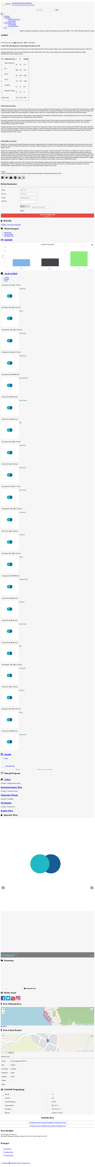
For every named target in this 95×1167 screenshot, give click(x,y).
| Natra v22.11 (26, 1163)
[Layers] (91, 1009)
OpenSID (92, 1024)
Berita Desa (7, 232)
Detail (10, 1052)
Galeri (7, 779)
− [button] (3, 1012)
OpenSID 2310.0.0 (15, 1163)
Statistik (7, 239)
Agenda (7, 754)
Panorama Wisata (9, 795)
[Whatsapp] (23, 178)
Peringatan (6, 803)
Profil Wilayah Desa (14, 19)
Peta (5, 27)
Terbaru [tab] (6, 277)
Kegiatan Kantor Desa (11, 787)
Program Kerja (8, 234)
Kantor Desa (7, 810)
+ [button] (3, 1009)
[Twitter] (7, 178)
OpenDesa (5, 1163)
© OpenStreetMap (85, 1024)
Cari (57, 10)
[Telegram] (15, 178)
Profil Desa (7, 18)
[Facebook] (2, 178)
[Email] (11, 178)
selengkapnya (47, 983)
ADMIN (3, 224)
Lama (6, 758)
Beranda (6, 16)
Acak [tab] (6, 281)
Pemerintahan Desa (10, 22)
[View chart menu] (92, 245)
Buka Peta (4, 1026)
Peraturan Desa (8, 236)
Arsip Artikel (10, 273)
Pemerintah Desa (13, 26)
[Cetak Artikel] (19, 178)
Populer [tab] (6, 279)
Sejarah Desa (12, 21)
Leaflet (78, 1024)
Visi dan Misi (12, 24)
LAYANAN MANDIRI (13, 224)
